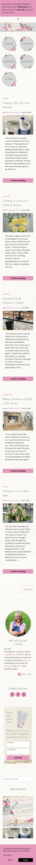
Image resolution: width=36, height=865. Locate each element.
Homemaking (7, 394)
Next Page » (28, 589)
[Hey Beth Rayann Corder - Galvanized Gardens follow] (18, 811)
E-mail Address (11, 749)
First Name (10, 742)
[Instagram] (23, 694)
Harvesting (6, 196)
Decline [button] (10, 860)
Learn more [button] (7, 855)
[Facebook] (18, 694)
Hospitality (6, 294)
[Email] (12, 694)
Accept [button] (25, 860)
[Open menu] (18, 19)
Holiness (5, 98)
